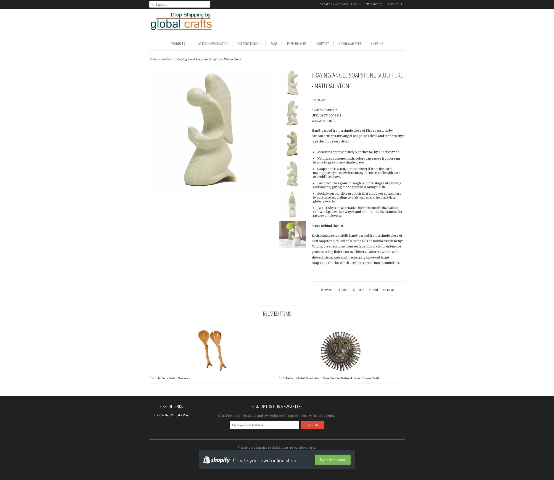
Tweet (328, 289)
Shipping (377, 43)
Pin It (360, 289)
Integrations (248, 43)
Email (390, 289)
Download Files (350, 43)
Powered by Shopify (303, 447)
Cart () (376, 4)
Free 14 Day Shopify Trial (172, 415)
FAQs (274, 43)
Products (178, 43)
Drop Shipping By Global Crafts (268, 447)
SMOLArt (319, 100)
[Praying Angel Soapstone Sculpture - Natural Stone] (210, 131)
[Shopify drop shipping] (277, 467)
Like (344, 289)
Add (375, 289)
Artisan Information (213, 43)
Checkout (395, 4)
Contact (322, 43)
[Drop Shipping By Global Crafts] (188, 22)
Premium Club (297, 43)
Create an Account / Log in (340, 4)
